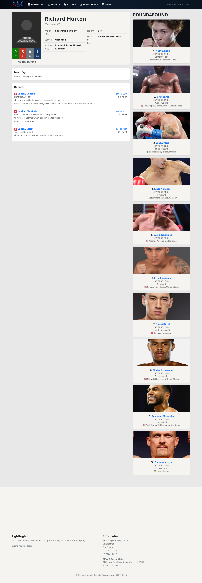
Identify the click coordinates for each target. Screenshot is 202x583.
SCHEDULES (37, 4)
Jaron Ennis (163, 96)
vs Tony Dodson (26, 93)
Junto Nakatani (162, 188)
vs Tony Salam (25, 128)
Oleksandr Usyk (163, 462)
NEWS (108, 4)
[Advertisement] (101, 514)
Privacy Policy (110, 553)
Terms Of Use (110, 550)
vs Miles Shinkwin (28, 111)
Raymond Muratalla (163, 416)
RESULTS (55, 4)
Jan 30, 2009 (121, 129)
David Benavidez (163, 234)
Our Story (108, 547)
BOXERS (71, 4)
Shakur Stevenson (163, 370)
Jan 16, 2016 (121, 93)
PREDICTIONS (90, 4)
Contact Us (108, 543)
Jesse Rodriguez (162, 278)
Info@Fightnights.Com (117, 540)
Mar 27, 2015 (121, 111)
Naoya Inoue (163, 50)
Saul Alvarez (162, 142)
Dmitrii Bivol (163, 324)
